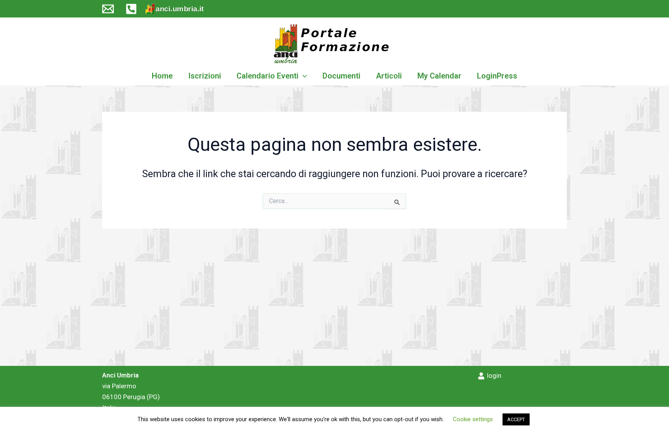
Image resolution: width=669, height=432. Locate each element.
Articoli (389, 75)
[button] (302, 76)
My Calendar (439, 75)
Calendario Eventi (267, 75)
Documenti (341, 75)
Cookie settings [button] (473, 419)
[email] (108, 9)
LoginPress (497, 75)
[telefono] (131, 9)
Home (162, 75)
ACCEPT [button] (516, 419)
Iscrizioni (204, 75)
